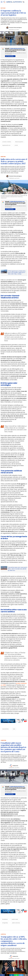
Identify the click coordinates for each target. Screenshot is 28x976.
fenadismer (5, 919)
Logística (3, 934)
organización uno (6, 145)
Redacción (15, 765)
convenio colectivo (6, 141)
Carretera (3, 740)
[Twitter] (7, 975)
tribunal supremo (19, 141)
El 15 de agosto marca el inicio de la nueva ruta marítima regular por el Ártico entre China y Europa (16, 272)
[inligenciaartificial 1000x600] (4, 273)
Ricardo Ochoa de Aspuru (15, 27)
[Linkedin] (11, 975)
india (14, 729)
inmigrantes (5, 923)
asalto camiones (16, 923)
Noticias (3, 8)
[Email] (25, 975)
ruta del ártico (5, 729)
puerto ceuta (15, 919)
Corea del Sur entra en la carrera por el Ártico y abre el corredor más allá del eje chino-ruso (17, 569)
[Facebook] (2, 975)
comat (16, 145)
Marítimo (3, 156)
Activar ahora (9, 56)
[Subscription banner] (14, 724)
